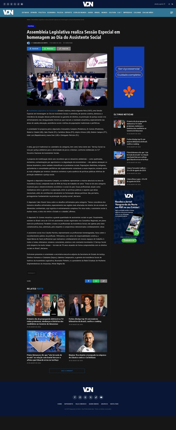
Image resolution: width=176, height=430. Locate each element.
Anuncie (104, 404)
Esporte (68, 12)
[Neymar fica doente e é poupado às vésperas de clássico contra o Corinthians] (88, 341)
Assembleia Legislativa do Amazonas (42, 110)
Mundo (104, 12)
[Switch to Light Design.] (169, 4)
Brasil (97, 12)
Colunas (137, 12)
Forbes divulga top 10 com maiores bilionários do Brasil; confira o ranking (85, 320)
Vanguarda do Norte (40, 43)
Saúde (90, 12)
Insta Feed (114, 404)
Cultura (112, 12)
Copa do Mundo (79, 12)
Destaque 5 (31, 273)
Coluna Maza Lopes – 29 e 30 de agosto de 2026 (137, 180)
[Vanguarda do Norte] (88, 4)
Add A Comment (67, 371)
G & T (120, 12)
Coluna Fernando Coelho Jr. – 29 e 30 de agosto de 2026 (137, 169)
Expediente (68, 404)
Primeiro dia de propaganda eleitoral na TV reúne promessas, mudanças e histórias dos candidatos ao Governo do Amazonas (45, 321)
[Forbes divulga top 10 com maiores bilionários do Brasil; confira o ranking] (88, 305)
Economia (51, 12)
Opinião (34, 12)
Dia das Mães (148, 12)
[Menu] (171, 12)
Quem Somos (94, 404)
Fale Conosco (81, 404)
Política (42, 12)
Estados (25, 12)
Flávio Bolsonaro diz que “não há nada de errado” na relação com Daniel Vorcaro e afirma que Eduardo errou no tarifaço (44, 357)
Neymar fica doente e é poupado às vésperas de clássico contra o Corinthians (87, 356)
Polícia (60, 12)
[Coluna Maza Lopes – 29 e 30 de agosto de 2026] (119, 182)
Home (28, 19)
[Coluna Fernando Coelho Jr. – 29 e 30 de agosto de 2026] (119, 170)
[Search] (172, 4)
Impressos (127, 12)
